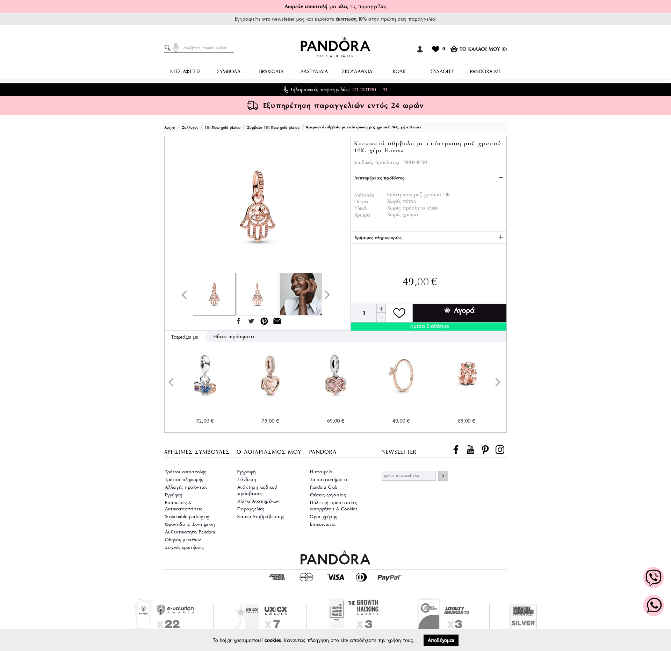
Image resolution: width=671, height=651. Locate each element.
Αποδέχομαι (441, 640)
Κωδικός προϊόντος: (376, 162)
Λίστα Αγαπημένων (258, 501)
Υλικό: (360, 208)
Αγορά (464, 310)
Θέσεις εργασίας (328, 495)
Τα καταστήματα (328, 479)
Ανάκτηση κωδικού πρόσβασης (257, 490)
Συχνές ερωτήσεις (184, 547)
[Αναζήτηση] (169, 48)
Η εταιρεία (321, 472)
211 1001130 (364, 89)
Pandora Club (323, 487)
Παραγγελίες (250, 509)
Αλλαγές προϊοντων (186, 487)
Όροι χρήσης (323, 516)
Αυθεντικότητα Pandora (190, 532)
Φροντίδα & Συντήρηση (190, 524)
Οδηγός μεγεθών (183, 540)
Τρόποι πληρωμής (184, 479)
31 (385, 89)
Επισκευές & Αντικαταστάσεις (183, 506)
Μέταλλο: (364, 195)
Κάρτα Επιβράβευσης (260, 516)
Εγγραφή (246, 472)
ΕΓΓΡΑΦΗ (443, 476)
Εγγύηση (173, 495)
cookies (273, 640)
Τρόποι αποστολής (185, 472)
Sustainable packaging (187, 516)
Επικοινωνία (323, 524)
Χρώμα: (362, 215)
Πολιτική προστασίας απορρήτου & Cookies (333, 506)
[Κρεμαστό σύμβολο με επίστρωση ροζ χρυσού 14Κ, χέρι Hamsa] (258, 206)
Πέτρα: (361, 201)
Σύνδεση (246, 479)
